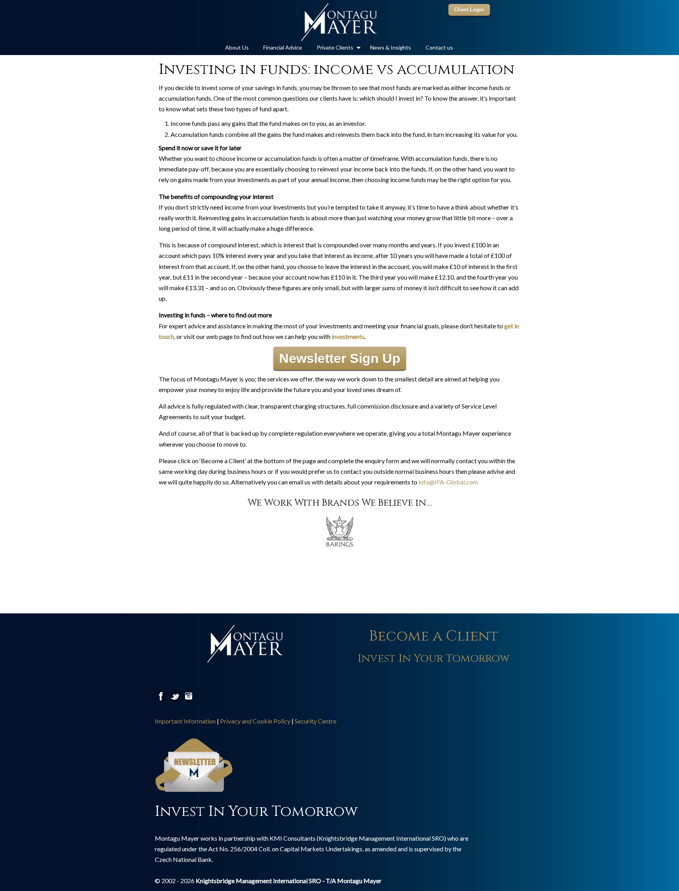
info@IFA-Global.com (448, 482)
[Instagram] (188, 700)
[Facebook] (161, 700)
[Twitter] (175, 700)
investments (348, 336)
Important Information (185, 721)
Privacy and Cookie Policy (255, 721)
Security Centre (315, 721)
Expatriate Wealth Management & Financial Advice (339, 22)
